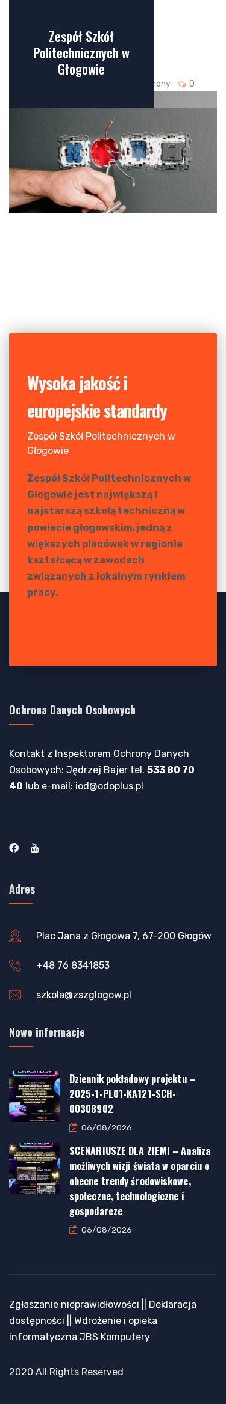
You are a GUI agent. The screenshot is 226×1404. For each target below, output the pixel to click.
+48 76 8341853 (73, 965)
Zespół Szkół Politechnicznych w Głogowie (81, 52)
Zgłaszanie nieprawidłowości (74, 1304)
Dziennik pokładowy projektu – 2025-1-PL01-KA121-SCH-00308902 (132, 1093)
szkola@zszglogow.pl (83, 995)
